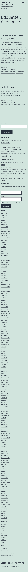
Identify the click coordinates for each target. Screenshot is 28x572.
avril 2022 (3, 329)
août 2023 (4, 293)
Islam (2, 533)
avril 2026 (3, 222)
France (19, 104)
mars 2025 (4, 251)
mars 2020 (4, 371)
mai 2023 (3, 300)
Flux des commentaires (7, 553)
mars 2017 (4, 424)
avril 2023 (3, 302)
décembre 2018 (5, 395)
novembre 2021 (5, 340)
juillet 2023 (4, 295)
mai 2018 (3, 400)
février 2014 (4, 498)
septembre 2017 (5, 415)
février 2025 (4, 253)
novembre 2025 (5, 233)
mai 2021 (3, 353)
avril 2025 (3, 249)
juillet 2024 (4, 269)
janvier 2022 (4, 335)
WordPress (17, 566)
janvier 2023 (4, 309)
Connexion (4, 548)
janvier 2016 (4, 455)
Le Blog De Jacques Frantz (12, 563)
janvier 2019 (4, 393)
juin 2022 (3, 324)
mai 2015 (3, 471)
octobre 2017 (4, 413)
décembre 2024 (5, 258)
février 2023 (4, 307)
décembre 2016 (5, 431)
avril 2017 (3, 422)
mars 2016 (4, 451)
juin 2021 (3, 351)
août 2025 (4, 240)
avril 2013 (3, 515)
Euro (15, 71)
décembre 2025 (5, 231)
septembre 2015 (5, 462)
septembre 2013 (5, 504)
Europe (15, 104)
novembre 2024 (5, 260)
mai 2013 (3, 513)
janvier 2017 (4, 429)
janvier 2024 (4, 282)
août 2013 (3, 506)
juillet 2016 (4, 442)
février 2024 (4, 280)
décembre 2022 (5, 311)
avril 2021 (3, 355)
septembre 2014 (5, 482)
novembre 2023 (5, 286)
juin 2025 (3, 244)
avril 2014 (3, 493)
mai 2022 (3, 326)
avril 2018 (3, 402)
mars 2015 (4, 475)
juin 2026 (3, 218)
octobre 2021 (4, 342)
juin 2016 (3, 444)
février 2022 (4, 333)
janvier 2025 (4, 255)
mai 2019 (3, 389)
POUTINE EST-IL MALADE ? (8, 145)
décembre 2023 (5, 284)
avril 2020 (3, 369)
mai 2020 (3, 366)
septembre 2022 (5, 318)
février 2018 (4, 406)
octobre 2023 (5, 289)
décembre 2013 (5, 500)
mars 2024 (4, 278)
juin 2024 (3, 271)
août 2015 (3, 464)
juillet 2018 (4, 398)
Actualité (13, 69)
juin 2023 (3, 298)
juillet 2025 (4, 242)
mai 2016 (3, 446)
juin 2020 (3, 364)
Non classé (4, 535)
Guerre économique (6, 73)
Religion (3, 542)
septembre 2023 (5, 291)
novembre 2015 (5, 460)
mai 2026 (3, 220)
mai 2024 (3, 273)
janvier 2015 (4, 480)
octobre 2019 (4, 382)
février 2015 (4, 478)
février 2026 (4, 227)
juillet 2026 (4, 215)
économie (11, 71)
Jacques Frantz (5, 169)
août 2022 (4, 320)
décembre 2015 (5, 458)
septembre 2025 (5, 238)
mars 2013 (4, 518)
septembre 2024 (5, 264)
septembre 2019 (5, 384)
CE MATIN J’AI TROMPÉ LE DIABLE (10, 147)
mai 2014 (3, 491)
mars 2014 (4, 495)
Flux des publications (7, 550)
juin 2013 (3, 511)
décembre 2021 (5, 338)
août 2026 (4, 213)
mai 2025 (3, 247)
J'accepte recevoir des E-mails (11, 203)
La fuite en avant (10, 87)
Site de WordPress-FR (7, 555)
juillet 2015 (4, 466)
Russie (17, 73)
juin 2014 (3, 489)
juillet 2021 (4, 349)
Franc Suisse (20, 71)
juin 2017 (3, 418)
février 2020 (4, 373)
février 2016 (4, 453)
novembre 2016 (5, 433)
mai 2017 (3, 420)
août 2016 (3, 440)
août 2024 (4, 266)
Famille (3, 531)
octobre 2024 (5, 262)
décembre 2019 (5, 378)
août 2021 (3, 346)
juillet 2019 (4, 386)
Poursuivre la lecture (7, 62)
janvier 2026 (4, 229)
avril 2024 (4, 275)
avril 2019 (3, 391)
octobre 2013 (4, 502)
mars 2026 (4, 224)
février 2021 (4, 360)
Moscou (13, 73)
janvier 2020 (4, 375)
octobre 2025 (5, 235)
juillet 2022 (4, 322)
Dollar (6, 71)
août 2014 (4, 484)
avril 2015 (3, 473)
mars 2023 (4, 304)
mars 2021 (4, 358)
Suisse (21, 73)
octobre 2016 (4, 435)
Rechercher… (4, 123)
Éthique (3, 528)
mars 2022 (4, 331)
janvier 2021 (4, 362)
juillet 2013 (4, 509)
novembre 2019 (5, 380)
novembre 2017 (5, 411)
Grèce (23, 104)
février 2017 (4, 426)
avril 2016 (3, 449)
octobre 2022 (5, 315)
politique (13, 102)
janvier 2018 (4, 409)
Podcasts (3, 537)
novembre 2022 (5, 313)
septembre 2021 (5, 344)
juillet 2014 (4, 486)
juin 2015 (3, 469)
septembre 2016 (5, 438)
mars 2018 (4, 404)
